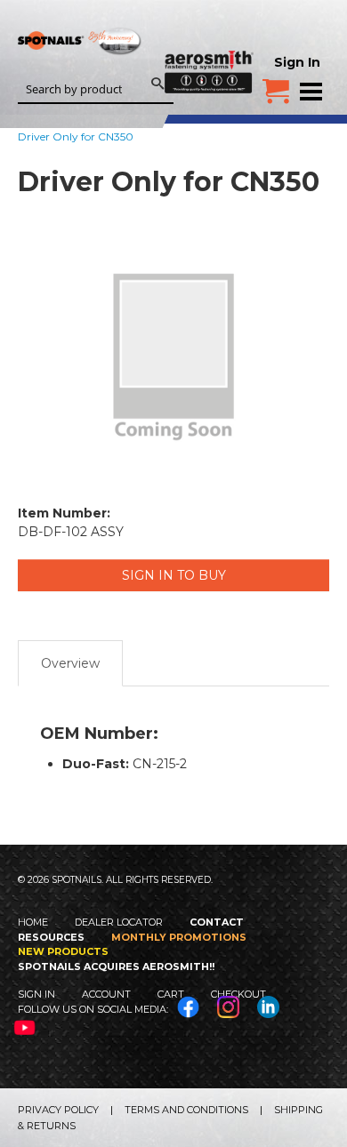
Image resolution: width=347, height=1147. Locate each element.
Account (106, 994)
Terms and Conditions (186, 1109)
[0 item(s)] (275, 84)
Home (33, 922)
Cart (170, 994)
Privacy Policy (58, 1109)
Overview (70, 663)
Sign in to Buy (174, 575)
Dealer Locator (119, 922)
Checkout (238, 994)
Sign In (297, 62)
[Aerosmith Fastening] (209, 46)
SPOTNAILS (80, 69)
